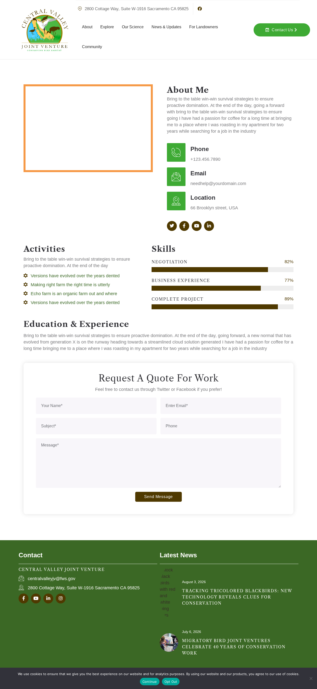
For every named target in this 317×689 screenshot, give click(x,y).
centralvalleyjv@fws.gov (51, 578)
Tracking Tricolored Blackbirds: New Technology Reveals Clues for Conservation (237, 597)
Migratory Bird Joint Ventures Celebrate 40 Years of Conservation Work (234, 647)
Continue (149, 682)
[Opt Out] (310, 678)
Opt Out (170, 682)
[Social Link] (172, 226)
